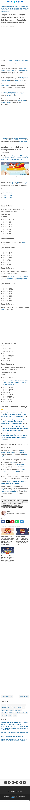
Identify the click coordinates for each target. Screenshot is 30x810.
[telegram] (22, 521)
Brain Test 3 (22, 705)
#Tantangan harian (7, 505)
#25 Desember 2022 (22, 500)
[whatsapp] (17, 521)
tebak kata (12, 60)
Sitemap (8, 789)
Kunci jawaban (5, 138)
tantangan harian (23, 60)
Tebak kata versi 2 (7, 194)
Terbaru (3, 789)
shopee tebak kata (5, 85)
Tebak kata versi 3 (7, 195)
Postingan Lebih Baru (7, 696)
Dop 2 (9, 707)
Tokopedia (4, 715)
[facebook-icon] (5, 782)
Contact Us (25, 789)
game (22, 464)
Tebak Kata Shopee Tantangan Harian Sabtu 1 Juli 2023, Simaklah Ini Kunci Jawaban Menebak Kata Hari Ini (15, 382)
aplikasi (21, 141)
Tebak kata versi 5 (7, 199)
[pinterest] (12, 521)
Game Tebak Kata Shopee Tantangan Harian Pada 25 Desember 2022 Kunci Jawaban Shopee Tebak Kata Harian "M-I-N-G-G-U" (14, 414)
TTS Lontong (12, 712)
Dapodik (4, 707)
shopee (17, 60)
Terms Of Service (11, 791)
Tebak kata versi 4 (7, 197)
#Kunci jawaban (18, 503)
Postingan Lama (24, 696)
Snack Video (4, 712)
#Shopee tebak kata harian (9, 500)
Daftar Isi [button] (3, 189)
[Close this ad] (29, 801)
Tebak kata (24, 99)
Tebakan (19, 712)
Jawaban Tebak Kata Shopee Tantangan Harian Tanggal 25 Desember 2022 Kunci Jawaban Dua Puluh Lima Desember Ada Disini (14, 428)
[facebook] (3, 521)
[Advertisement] (15, 44)
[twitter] (8, 521)
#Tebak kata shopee (7, 503)
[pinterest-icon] (20, 782)
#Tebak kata (16, 505)
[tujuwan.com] (15, 2)
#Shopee (25, 502)
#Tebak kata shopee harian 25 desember (12, 507)
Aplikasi (3, 705)
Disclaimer (13, 789)
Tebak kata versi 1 (7, 192)
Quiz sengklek (5, 710)
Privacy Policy (19, 791)
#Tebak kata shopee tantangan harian (11, 502)
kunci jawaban (23, 63)
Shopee (3, 92)
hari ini (8, 95)
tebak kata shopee (5, 102)
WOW (14, 715)
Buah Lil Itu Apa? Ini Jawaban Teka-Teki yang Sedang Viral (14, 732)
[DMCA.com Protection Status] (15, 798)
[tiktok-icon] (24, 782)
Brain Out (9, 705)
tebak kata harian (10, 63)
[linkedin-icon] (16, 782)
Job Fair (19, 707)
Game (13, 707)
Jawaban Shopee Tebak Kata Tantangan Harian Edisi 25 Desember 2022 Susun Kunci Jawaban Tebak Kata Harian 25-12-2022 (14, 421)
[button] (28, 1)
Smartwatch (18, 710)
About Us (19, 789)
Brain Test (16, 705)
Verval (10, 715)
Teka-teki (25, 712)
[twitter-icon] (9, 782)
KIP (23, 707)
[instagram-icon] (13, 782)
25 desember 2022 (6, 62)
